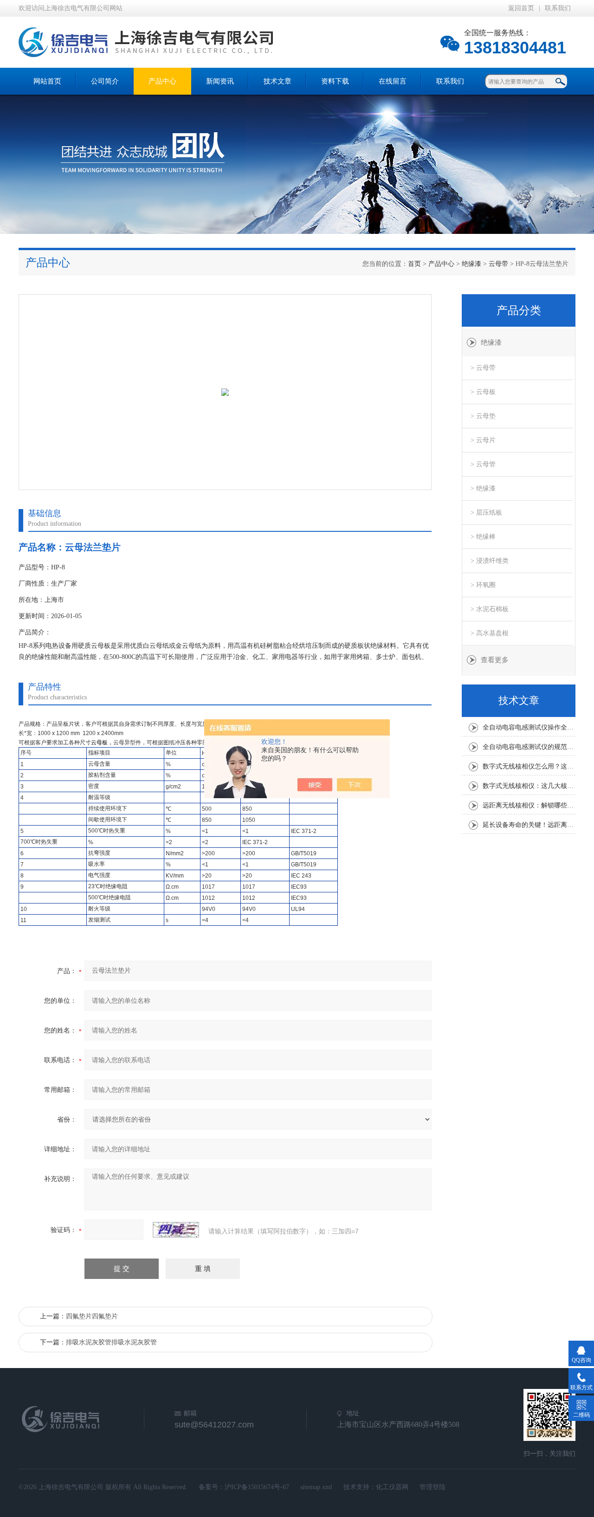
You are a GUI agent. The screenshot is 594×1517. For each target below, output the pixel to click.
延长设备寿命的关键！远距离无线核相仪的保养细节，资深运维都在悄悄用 (529, 824)
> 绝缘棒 (483, 536)
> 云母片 (483, 440)
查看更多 (495, 660)
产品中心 (162, 81)
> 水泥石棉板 (490, 609)
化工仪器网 (392, 1487)
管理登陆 (433, 1487)
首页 (414, 263)
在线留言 (393, 81)
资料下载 (335, 81)
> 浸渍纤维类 (490, 560)
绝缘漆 (471, 263)
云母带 (498, 263)
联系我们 (558, 8)
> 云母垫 (483, 416)
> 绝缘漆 (483, 488)
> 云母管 (483, 464)
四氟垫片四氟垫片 (92, 1316)
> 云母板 (483, 391)
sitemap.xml (316, 1487)
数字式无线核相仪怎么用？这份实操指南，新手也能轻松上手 (529, 766)
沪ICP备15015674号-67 (257, 1487)
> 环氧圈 (483, 584)
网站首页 (47, 81)
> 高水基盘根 (490, 633)
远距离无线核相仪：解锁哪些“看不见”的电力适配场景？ (529, 805)
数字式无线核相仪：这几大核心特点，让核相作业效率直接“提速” (529, 785)
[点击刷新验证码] (176, 1230)
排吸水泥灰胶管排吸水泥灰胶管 (111, 1342)
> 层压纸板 (486, 512)
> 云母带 (483, 367)
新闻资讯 (220, 81)
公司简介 (105, 81)
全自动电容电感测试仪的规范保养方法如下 (529, 746)
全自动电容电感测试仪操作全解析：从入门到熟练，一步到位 (529, 727)
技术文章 (277, 81)
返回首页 (521, 8)
